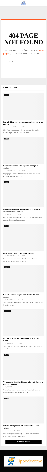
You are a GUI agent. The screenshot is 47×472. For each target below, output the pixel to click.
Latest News (10, 88)
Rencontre (7, 311)
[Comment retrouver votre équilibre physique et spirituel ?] (23, 150)
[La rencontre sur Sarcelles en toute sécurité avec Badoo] (23, 322)
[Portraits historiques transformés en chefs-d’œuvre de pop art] (23, 106)
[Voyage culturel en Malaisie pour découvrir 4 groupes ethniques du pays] (23, 366)
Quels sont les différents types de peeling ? (18, 253)
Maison (7, 182)
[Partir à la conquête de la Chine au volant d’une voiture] (23, 410)
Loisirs (6, 94)
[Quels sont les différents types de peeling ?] (23, 237)
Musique (7, 267)
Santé (6, 138)
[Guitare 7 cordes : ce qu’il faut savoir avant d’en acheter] (23, 278)
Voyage (7, 354)
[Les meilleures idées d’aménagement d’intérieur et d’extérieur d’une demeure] (23, 193)
